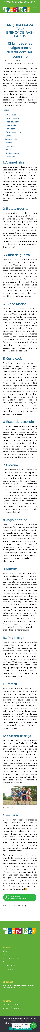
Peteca (8, 150)
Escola (5, 955)
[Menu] (34, 8)
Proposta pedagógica (11, 958)
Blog (4, 962)
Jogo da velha (11, 139)
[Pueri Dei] (16, 8)
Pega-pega (10, 146)
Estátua (9, 136)
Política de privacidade (23, 1029)
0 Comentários (26, 61)
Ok (11, 1029)
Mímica (8, 143)
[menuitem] (34, 8)
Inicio (5, 951)
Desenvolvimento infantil (14, 63)
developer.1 (30, 63)
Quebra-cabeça (12, 153)
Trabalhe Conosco (9, 965)
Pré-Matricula (8, 969)
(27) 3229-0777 (16, 1008)
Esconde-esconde (13, 132)
